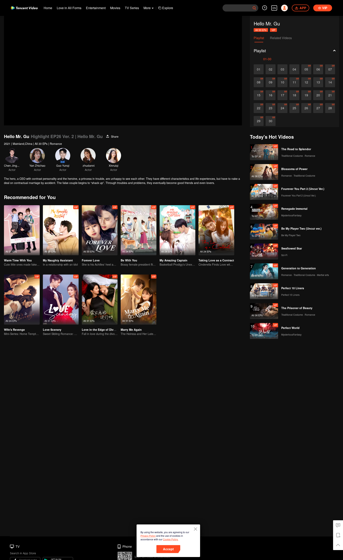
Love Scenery (52, 330)
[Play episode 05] (306, 69)
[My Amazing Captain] (177, 230)
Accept (168, 549)
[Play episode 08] (259, 82)
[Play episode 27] (318, 108)
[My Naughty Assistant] (61, 230)
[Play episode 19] (306, 95)
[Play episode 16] (271, 95)
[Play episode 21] (330, 95)
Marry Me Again (131, 330)
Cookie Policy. (170, 539)
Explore (167, 8)
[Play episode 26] (306, 108)
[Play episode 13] (318, 82)
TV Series (132, 8)
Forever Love (91, 260)
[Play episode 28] (330, 108)
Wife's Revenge (14, 330)
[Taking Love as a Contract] (216, 230)
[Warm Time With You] (22, 230)
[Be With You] (138, 230)
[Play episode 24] (282, 108)
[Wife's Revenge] (22, 300)
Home (48, 8)
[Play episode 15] (259, 95)
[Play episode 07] (330, 69)
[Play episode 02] (271, 69)
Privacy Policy (148, 535)
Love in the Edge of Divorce (100, 330)
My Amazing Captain (173, 260)
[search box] (254, 8)
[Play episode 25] (294, 108)
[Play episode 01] (259, 69)
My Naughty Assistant (58, 260)
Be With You (129, 260)
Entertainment (96, 8)
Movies (115, 8)
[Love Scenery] (61, 300)
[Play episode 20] (318, 95)
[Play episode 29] (259, 121)
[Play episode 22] (259, 108)
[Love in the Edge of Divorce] (100, 300)
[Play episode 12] (306, 82)
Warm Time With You (18, 260)
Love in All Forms (69, 8)
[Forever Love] (100, 230)
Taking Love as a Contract (216, 260)
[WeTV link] (24, 8)
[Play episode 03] (282, 69)
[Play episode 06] (318, 69)
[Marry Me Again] (138, 300)
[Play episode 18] (294, 95)
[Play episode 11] (294, 82)
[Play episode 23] (271, 108)
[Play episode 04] (294, 69)
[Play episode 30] (271, 121)
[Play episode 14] (330, 82)
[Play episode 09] (271, 82)
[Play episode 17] (282, 95)
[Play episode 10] (282, 82)
